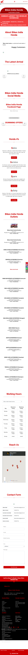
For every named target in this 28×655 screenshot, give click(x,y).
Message (5, 549)
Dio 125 (16, 604)
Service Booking (21, 650)
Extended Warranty (18, 617)
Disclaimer (14, 630)
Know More (14, 186)
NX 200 (3, 601)
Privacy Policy (23, 629)
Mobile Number (6, 538)
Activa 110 (17, 601)
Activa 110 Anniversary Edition (20, 603)
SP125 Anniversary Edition (6, 607)
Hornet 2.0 (3, 603)
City (4, 544)
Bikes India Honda (14, 111)
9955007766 (14, 21)
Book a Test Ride (18, 619)
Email (4, 532)
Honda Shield (17, 621)
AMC (16, 618)
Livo (2, 605)
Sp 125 (3, 604)
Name (4, 526)
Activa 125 (17, 606)
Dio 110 (16, 605)
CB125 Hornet (4, 602)
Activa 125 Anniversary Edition (20, 602)
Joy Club (16, 620)
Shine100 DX (4, 611)
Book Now (14, 157)
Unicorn (3, 606)
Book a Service (17, 616)
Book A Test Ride (4, 650)
